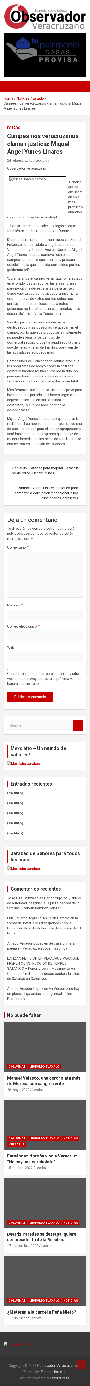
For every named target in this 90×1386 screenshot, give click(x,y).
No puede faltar (24, 1015)
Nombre (15, 605)
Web (10, 647)
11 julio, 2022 (17, 1318)
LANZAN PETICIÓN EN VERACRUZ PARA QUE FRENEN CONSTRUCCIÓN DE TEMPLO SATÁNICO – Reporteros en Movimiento (43, 963)
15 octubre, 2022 (20, 1168)
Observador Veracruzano (57, 1365)
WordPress (60, 1378)
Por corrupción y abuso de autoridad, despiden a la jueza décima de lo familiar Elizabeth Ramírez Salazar (44, 903)
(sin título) (15, 793)
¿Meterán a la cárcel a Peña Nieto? (41, 1312)
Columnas (17, 1066)
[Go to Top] (81, 1364)
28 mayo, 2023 (18, 1090)
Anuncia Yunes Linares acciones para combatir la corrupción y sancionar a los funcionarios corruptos (46, 493)
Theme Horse (51, 1372)
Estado (13, 128)
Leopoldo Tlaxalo (44, 1066)
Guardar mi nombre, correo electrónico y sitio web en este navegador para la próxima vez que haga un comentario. (44, 678)
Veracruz (16, 1144)
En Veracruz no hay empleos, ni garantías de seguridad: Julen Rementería (43, 994)
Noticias (70, 1138)
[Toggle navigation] (10, 86)
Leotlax (37, 1090)
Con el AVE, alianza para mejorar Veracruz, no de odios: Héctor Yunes (45, 470)
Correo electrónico (23, 626)
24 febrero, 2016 (19, 160)
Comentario (18, 547)
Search (78, 725)
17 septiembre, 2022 (22, 1246)
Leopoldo (42, 160)
